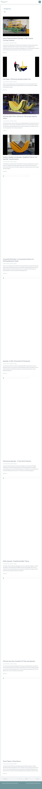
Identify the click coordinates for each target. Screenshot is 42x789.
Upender (11, 42)
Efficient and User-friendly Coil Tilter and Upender (19, 661)
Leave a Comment (6, 42)
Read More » (5, 52)
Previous (4, 778)
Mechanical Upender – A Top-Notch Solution (17, 461)
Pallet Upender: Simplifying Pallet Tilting (16, 561)
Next (38, 778)
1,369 (26, 778)
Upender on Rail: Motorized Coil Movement (16, 361)
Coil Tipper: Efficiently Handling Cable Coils (17, 79)
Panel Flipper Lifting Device (12, 761)
